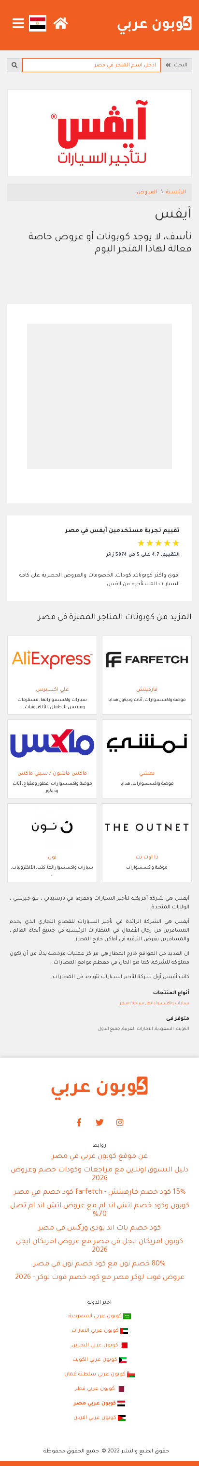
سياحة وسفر (132, 1003)
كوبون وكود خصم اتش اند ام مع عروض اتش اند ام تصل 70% (99, 1210)
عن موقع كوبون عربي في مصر (100, 1157)
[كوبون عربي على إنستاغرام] (120, 1123)
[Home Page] (99, 1089)
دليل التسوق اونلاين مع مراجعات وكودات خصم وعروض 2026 (99, 1175)
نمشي (147, 774)
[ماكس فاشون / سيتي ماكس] (52, 744)
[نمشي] (147, 744)
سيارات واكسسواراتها (167, 1003)
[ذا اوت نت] (147, 827)
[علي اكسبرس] (52, 660)
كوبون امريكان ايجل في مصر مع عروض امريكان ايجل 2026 (99, 1246)
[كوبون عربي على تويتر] (99, 1123)
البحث (179, 65)
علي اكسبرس (52, 690)
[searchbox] (91, 65)
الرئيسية (176, 192)
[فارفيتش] (147, 660)
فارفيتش (146, 690)
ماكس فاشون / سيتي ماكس (52, 774)
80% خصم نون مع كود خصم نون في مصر (99, 1264)
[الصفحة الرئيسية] (154, 26)
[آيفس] (99, 133)
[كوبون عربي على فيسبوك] (79, 1123)
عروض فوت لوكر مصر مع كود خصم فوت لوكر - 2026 (100, 1278)
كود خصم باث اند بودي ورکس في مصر (99, 1228)
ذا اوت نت (147, 857)
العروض (147, 192)
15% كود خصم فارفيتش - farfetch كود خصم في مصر (100, 1193)
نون (52, 857)
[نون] (52, 827)
